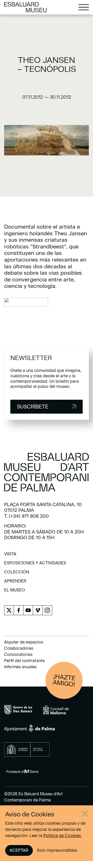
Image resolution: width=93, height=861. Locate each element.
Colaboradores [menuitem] (18, 648)
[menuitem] (10, 555)
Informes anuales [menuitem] (20, 666)
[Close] (85, 813)
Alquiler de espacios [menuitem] (23, 642)
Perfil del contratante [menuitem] (24, 660)
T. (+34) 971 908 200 (26, 516)
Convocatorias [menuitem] (18, 654)
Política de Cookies (62, 835)
